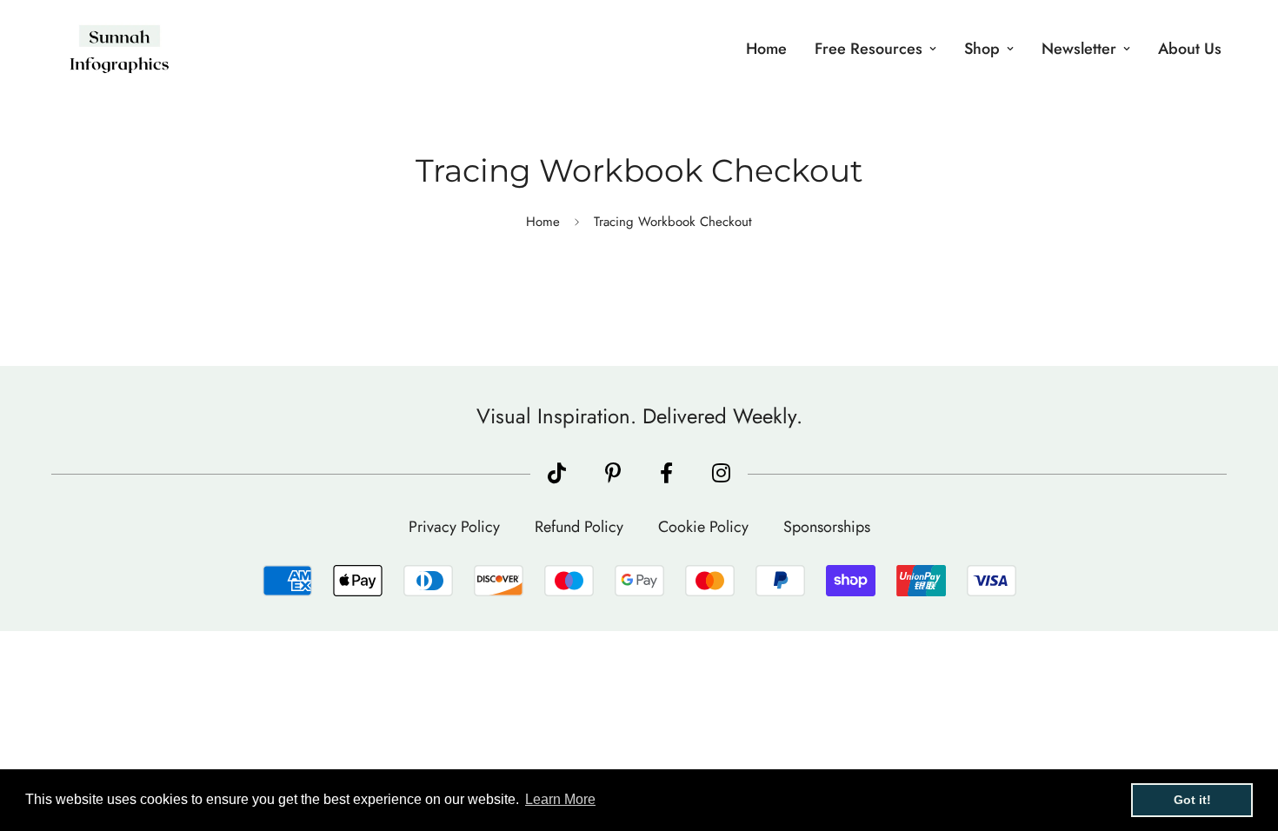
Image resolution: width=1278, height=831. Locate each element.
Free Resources (868, 48)
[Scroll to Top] (1244, 736)
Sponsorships (826, 526)
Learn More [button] (560, 799)
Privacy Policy (454, 526)
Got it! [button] (1192, 800)
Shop (982, 48)
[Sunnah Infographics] (120, 49)
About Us (1189, 48)
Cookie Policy (703, 526)
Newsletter (1079, 48)
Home (766, 48)
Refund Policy (579, 526)
